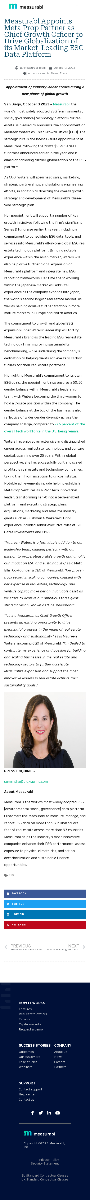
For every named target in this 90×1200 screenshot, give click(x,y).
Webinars (25, 1067)
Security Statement (45, 1163)
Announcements (39, 73)
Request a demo (31, 1029)
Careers (59, 1062)
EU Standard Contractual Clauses (45, 1175)
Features (25, 1009)
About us (60, 1052)
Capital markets (30, 1024)
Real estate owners (33, 1014)
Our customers (29, 1056)
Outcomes (26, 1052)
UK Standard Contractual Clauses (45, 1179)
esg (11, 875)
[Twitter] (41, 1113)
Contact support (30, 1089)
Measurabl (61, 104)
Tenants (25, 1019)
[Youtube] (57, 1113)
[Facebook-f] (32, 1113)
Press (63, 73)
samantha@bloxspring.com (26, 782)
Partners (60, 1067)
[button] (77, 6)
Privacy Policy (49, 1159)
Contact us (26, 1099)
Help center (27, 1094)
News (54, 73)
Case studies (28, 1062)
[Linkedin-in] (49, 1113)
